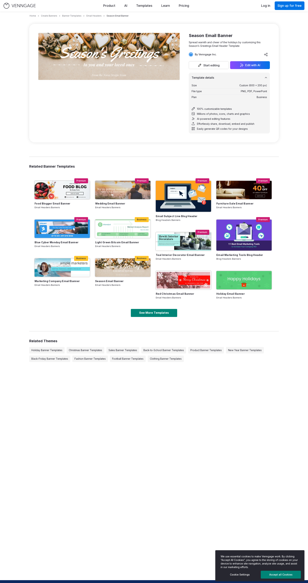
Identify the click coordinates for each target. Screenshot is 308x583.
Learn (165, 5)
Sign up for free (290, 5)
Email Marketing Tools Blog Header (239, 254)
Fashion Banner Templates (90, 358)
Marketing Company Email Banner (57, 281)
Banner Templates (71, 15)
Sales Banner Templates (123, 350)
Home (33, 15)
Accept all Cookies (280, 574)
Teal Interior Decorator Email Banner (180, 254)
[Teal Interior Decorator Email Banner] (183, 241)
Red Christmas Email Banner (175, 293)
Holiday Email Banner (230, 293)
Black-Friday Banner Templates (49, 358)
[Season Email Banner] (122, 267)
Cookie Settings (240, 574)
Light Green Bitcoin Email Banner (117, 242)
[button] (209, 65)
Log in (265, 5)
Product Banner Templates (206, 350)
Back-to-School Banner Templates (163, 350)
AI (125, 5)
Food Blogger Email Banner (52, 203)
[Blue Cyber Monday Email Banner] (62, 229)
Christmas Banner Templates (85, 350)
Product (109, 5)
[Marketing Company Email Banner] (62, 267)
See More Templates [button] (154, 312)
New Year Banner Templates (245, 350)
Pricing (184, 5)
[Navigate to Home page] (20, 6)
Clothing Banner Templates (166, 358)
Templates (144, 5)
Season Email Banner (109, 281)
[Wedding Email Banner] (122, 190)
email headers (94, 15)
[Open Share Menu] (266, 54)
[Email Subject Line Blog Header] (183, 196)
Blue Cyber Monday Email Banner (57, 242)
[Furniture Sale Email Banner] (244, 190)
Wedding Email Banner (110, 203)
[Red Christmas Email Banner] (183, 280)
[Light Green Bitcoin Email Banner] (122, 229)
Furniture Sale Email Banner (234, 203)
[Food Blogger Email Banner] (62, 190)
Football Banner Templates (127, 358)
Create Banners (49, 15)
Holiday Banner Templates (46, 350)
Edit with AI (252, 65)
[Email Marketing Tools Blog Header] (244, 235)
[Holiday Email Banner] (244, 280)
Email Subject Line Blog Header (176, 216)
